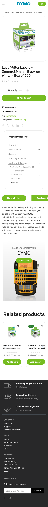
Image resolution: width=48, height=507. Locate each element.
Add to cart (25, 98)
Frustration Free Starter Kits (20, 167)
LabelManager (15, 171)
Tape (40, 12)
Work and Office (17, 12)
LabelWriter (30, 12)
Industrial (13, 149)
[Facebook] (5, 498)
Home (6, 12)
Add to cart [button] (12, 362)
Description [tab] (14, 198)
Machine (14, 178)
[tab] (14, 198)
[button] (43, 347)
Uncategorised (15, 158)
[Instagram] (10, 498)
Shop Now (24, 260)
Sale (10, 154)
